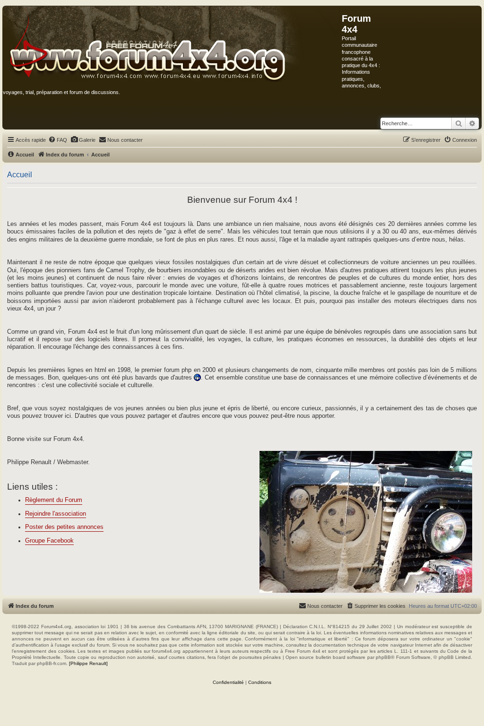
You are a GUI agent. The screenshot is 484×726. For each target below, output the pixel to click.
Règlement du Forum (53, 500)
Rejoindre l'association (55, 513)
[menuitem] (57, 140)
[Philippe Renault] (88, 663)
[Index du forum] (172, 44)
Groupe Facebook (49, 540)
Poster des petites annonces (64, 527)
